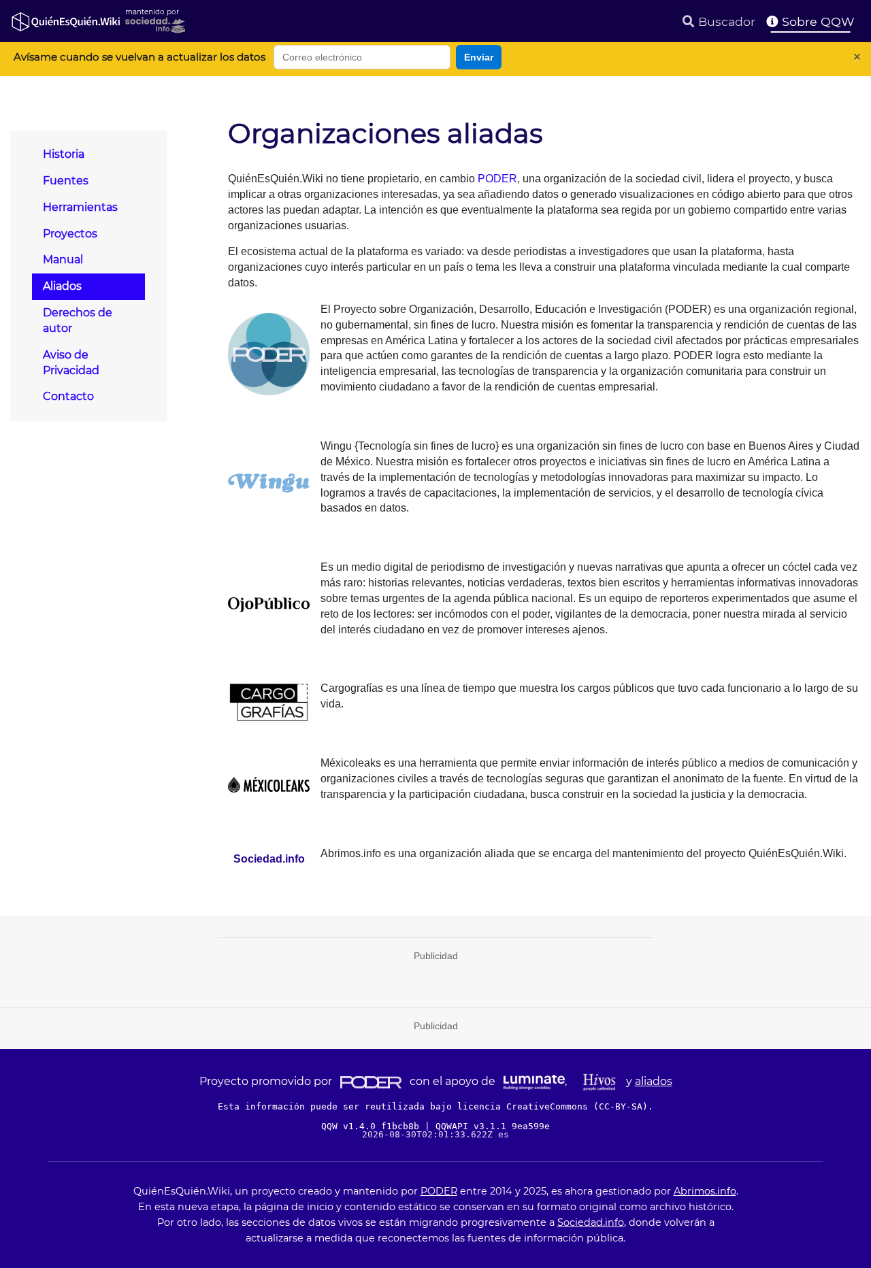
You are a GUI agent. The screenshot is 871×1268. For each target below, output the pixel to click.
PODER (497, 178)
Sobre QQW (816, 21)
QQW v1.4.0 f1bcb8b (373, 1126)
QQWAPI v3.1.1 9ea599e (493, 1126)
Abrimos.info (705, 1191)
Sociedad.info (590, 1222)
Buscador (725, 21)
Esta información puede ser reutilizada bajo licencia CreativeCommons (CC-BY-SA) (433, 1106)
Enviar (478, 57)
